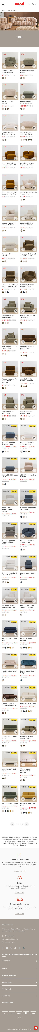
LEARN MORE (19, 893)
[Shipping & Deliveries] (19, 899)
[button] (36, 1028)
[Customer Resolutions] (19, 855)
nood (18, 1029)
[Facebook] (3, 948)
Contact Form (10, 942)
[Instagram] (11, 948)
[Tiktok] (15, 948)
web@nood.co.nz (11, 939)
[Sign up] (36, 961)
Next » (27, 824)
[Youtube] (7, 948)
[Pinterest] (19, 948)
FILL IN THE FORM (19, 871)
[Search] (33, 4)
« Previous (12, 824)
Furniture (9, 10)
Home (3, 10)
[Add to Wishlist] (4, 66)
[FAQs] (19, 878)
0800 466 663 (9, 936)
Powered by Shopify (26, 1029)
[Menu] (3, 4)
